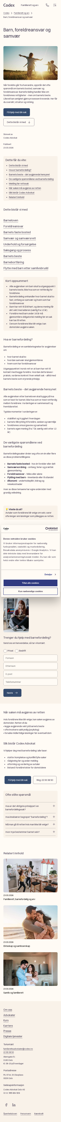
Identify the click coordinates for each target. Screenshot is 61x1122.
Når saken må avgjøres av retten (25, 188)
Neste (10, 692)
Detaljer (48, 574)
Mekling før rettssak (19, 183)
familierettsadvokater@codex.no (18, 1049)
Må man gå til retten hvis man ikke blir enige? (27, 824)
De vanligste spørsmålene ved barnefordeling (31, 179)
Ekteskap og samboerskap (16, 946)
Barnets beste (12, 256)
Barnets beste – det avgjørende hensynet (29, 174)
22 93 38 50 (8, 1052)
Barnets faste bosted (17, 232)
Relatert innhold (16, 197)
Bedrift (22, 650)
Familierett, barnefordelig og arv (19, 899)
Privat (10, 650)
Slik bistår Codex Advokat (21, 192)
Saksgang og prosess (17, 250)
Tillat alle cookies (30, 583)
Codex (6, 13)
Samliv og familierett (13, 992)
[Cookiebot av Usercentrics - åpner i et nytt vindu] (45, 529)
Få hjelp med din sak (17, 112)
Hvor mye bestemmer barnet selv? (22, 831)
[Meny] (55, 5)
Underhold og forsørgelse (19, 244)
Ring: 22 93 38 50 (44, 780)
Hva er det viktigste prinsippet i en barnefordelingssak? (22, 808)
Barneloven (10, 220)
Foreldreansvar (13, 226)
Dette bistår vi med (16, 122)
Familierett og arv (21, 13)
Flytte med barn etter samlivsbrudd (25, 268)
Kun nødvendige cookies (30, 591)
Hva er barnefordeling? (20, 170)
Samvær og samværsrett (19, 238)
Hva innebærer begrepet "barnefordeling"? (26, 816)
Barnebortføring (13, 262)
